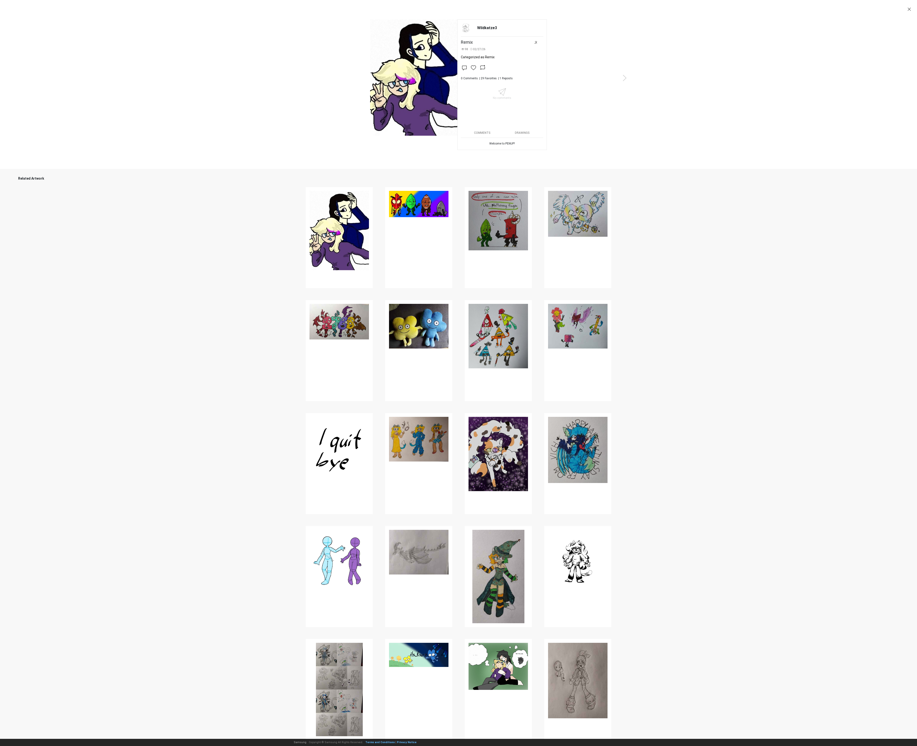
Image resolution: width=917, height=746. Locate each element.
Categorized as (478, 57)
